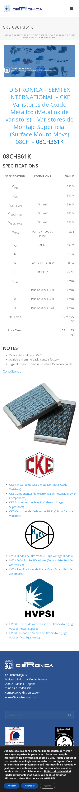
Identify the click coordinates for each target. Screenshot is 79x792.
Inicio (7, 35)
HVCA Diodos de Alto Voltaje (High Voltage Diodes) (41, 556)
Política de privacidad (57, 771)
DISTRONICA (26, 89)
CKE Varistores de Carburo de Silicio (31, 511)
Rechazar (30, 785)
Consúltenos (12, 371)
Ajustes (48, 785)
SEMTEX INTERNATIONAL (39, 93)
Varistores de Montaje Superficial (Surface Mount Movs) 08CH (42, 130)
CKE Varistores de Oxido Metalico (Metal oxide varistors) (38, 108)
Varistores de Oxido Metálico (33, 35)
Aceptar (11, 785)
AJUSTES (50, 778)
